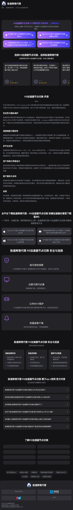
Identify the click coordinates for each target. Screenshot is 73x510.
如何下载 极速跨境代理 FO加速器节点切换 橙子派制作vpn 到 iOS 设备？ (29, 412)
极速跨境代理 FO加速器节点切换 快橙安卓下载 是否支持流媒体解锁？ (28, 426)
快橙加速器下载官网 (47, 472)
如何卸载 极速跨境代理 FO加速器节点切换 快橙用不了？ (24, 404)
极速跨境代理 (9, 7)
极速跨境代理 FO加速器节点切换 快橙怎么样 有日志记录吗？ (25, 390)
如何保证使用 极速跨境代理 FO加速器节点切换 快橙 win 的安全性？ (28, 397)
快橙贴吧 (34, 472)
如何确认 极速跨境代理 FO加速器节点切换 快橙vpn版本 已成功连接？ (28, 419)
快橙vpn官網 (24, 472)
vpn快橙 (24, 476)
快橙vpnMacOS (61, 472)
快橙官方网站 (47, 476)
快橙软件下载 (35, 476)
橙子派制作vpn (11, 472)
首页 (3, 7)
